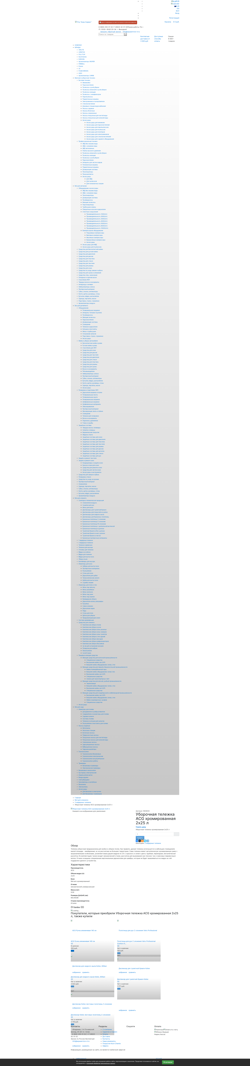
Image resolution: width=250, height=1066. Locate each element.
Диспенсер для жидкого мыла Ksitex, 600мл (88, 977)
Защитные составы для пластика (94, 442)
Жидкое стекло (88, 434)
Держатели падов (89, 608)
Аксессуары (87, 120)
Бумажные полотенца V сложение (94, 519)
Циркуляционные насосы (91, 744)
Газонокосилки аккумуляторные (93, 758)
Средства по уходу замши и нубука (91, 270)
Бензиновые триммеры (90, 765)
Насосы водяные (84, 726)
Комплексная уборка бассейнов (93, 643)
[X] (139, 841)
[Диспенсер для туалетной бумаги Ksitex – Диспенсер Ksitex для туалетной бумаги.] (133, 967)
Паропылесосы (88, 97)
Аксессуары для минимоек (95, 122)
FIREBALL (82, 64)
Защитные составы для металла (93, 451)
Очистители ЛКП (84, 280)
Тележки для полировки (91, 416)
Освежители (83, 484)
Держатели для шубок (90, 575)
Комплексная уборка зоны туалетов (95, 634)
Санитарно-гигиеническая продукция (91, 500)
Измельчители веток (85, 775)
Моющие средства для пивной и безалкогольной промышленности (105, 667)
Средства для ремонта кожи (92, 467)
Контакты (106, 1039)
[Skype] (145, 841)
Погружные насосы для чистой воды (95, 737)
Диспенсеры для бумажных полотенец (96, 517)
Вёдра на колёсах (85, 552)
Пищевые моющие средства (88, 655)
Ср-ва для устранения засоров (93, 646)
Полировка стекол (85, 477)
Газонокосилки (84, 751)
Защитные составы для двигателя (94, 439)
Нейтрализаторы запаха (87, 287)
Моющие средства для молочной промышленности (100, 657)
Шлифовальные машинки (91, 402)
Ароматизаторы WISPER (87, 61)
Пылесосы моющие (89, 92)
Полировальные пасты (90, 395)
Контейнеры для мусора (87, 561)
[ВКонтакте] (137, 841)
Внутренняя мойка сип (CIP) (95, 662)
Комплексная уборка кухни (92, 627)
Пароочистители (88, 85)
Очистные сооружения (90, 212)
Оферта (105, 1046)
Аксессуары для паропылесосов (97, 127)
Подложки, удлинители (90, 420)
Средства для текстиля (86, 263)
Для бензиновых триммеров (92, 794)
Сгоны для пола (88, 613)
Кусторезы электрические (87, 772)
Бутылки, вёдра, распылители (89, 296)
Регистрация (174, 18)
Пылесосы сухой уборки (91, 87)
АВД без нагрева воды (90, 143)
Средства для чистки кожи (92, 470)
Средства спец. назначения (88, 275)
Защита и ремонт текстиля (87, 458)
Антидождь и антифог (86, 284)
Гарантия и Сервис (110, 1032)
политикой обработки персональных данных (101, 1063)
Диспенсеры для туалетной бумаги (94, 510)
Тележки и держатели (90, 327)
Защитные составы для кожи (92, 437)
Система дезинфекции (86, 620)
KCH (177, 11)
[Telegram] (148, 841)
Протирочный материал (87, 289)
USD (177, 4)
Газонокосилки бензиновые (92, 754)
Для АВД (89, 179)
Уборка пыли (83, 559)
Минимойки (86, 82)
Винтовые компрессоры (94, 235)
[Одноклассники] (142, 841)
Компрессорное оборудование (93, 230)
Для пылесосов (91, 181)
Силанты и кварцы (89, 430)
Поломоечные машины (90, 165)
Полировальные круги (90, 397)
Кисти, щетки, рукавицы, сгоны (89, 294)
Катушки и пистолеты (90, 329)
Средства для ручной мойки (88, 251)
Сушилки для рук (88, 505)
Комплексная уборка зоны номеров (95, 632)
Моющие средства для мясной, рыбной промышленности (102, 681)
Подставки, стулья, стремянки (89, 301)
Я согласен (168, 1062)
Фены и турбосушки (89, 331)
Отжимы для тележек (86, 550)
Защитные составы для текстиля (94, 444)
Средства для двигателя (87, 254)
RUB (177, 1)
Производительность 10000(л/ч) (97, 228)
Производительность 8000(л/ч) (96, 226)
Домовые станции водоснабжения (94, 106)
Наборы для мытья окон (91, 566)
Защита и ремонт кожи (86, 460)
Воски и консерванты (90, 369)
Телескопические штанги (91, 578)
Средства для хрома (90, 366)
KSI (178, 8)
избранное (123, 1010)
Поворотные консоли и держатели (94, 209)
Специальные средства (94, 660)
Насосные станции (89, 730)
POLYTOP (82, 54)
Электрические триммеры (91, 768)
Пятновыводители (88, 371)
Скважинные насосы (90, 742)
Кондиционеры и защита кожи (93, 463)
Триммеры (82, 763)
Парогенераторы (88, 204)
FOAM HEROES (83, 71)
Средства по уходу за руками (89, 479)
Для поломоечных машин (95, 183)
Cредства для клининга (86, 622)
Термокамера (91, 683)
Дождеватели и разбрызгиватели (94, 711)
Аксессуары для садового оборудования (100, 139)
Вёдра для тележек (85, 554)
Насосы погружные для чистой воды (95, 115)
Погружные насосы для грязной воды (95, 740)
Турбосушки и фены (89, 207)
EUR (177, 6)
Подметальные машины (91, 99)
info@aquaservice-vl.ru (131, 32)
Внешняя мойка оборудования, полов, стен (100, 665)
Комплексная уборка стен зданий (94, 636)
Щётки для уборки (89, 615)
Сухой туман (87, 653)
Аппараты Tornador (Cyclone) (92, 312)
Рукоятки (86, 603)
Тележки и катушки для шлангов (93, 721)
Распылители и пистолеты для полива (95, 723)
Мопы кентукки (88, 592)
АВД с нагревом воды (90, 146)
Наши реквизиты (109, 1041)
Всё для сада (79, 707)
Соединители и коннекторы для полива (96, 714)
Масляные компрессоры (94, 237)
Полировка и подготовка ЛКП (88, 390)
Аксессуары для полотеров (95, 132)
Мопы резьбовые (88, 589)
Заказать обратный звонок (110, 32)
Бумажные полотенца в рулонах (93, 528)
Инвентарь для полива (86, 709)
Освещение (86, 324)
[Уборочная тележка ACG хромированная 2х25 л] (90, 809)
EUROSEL (82, 59)
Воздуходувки (83, 777)
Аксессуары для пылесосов (95, 129)
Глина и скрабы (88, 423)
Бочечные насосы (89, 733)
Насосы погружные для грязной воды (95, 118)
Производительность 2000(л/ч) (96, 216)
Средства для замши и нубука (89, 474)
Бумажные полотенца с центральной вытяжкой (99, 526)
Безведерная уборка (89, 599)
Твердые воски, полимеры (91, 427)
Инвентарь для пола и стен (88, 585)
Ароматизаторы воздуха (87, 303)
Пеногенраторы (88, 172)
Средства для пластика (87, 258)
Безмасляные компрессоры (95, 240)
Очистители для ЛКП (89, 348)
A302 (80, 73)
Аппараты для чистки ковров (92, 162)
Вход (177, 13)
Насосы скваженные (90, 113)
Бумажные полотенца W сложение (94, 524)
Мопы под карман (89, 596)
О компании (107, 1029)
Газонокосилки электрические (93, 756)
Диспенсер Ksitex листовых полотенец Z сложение (90, 1015)
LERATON (82, 52)
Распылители (87, 571)
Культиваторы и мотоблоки (88, 782)
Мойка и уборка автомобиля (88, 341)
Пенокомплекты (88, 174)
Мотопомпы (86, 728)
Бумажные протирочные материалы (95, 538)
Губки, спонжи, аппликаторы (88, 291)
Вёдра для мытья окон (86, 557)
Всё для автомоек (81, 186)
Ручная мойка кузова (90, 345)
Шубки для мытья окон (90, 580)
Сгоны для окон (88, 573)
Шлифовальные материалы (92, 404)
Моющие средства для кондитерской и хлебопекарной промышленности (107, 693)
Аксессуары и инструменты (92, 472)
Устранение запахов (89, 334)
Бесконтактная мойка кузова (92, 343)
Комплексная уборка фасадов (93, 639)
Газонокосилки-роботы (90, 761)
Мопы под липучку (89, 587)
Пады (84, 611)
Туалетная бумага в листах (92, 535)
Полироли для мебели (90, 648)
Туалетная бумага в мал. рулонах (94, 533)
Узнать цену (141, 827)
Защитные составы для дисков (93, 449)
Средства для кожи (85, 268)
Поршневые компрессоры (95, 233)
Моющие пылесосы (89, 202)
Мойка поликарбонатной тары (96, 669)
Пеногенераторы (88, 195)
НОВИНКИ (78, 45)
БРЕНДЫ (77, 47)
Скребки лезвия (88, 582)
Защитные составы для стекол (93, 453)
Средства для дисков (86, 256)
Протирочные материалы (91, 568)
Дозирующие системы (90, 169)
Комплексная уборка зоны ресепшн (95, 629)
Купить (140, 838)
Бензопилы (82, 784)
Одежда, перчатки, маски (87, 298)
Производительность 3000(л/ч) (96, 219)
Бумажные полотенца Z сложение (94, 521)
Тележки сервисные (85, 545)
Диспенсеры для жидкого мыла (93, 514)
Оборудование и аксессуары (88, 188)
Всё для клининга (80, 498)
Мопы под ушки (88, 594)
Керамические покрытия (91, 432)
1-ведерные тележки (86, 540)
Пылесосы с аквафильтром (92, 94)
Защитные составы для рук (92, 456)
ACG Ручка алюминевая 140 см (83, 941)
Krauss (81, 66)
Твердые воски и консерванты (89, 282)
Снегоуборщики (84, 780)
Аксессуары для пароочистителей (97, 125)
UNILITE (81, 50)
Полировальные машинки (91, 310)
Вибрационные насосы (90, 747)
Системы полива (88, 719)
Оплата (105, 1034)
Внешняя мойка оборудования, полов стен (100, 672)
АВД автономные (88, 148)
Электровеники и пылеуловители (93, 101)
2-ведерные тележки (86, 542)
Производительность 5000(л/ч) (96, 223)
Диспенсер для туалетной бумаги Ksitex (132, 979)
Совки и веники (88, 606)
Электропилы (83, 787)
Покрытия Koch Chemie (112, 1043)
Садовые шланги (88, 716)
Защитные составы (85, 425)
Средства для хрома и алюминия (90, 273)
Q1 (79, 68)
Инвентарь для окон (85, 564)
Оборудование (83, 308)
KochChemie (83, 57)
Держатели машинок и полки (92, 392)
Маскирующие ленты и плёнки (93, 411)
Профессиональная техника (88, 141)
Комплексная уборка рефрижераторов (96, 641)
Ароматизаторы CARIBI (86, 75)
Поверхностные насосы (91, 735)
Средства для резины (86, 265)
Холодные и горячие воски (88, 277)
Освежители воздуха (90, 503)
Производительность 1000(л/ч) (96, 214)
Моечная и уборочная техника (85, 78)
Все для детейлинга (81, 305)
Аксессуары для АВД (90, 244)
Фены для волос (88, 507)
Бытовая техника (84, 80)
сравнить (132, 1010)
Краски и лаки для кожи (91, 465)
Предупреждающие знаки (91, 618)
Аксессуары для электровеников (97, 134)
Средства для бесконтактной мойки (91, 249)
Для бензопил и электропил (92, 791)
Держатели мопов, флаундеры (93, 601)
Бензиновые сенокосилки (87, 770)
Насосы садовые (88, 108)
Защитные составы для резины (93, 446)
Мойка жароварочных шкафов (96, 700)
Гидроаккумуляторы (89, 749)
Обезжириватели (88, 406)
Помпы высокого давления (92, 150)
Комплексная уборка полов (92, 625)
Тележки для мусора (86, 547)
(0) (72, 944)
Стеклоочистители (89, 104)
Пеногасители (87, 650)
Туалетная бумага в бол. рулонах (94, 531)
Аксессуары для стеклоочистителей (98, 136)
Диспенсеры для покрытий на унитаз (95, 512)
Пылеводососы (88, 200)
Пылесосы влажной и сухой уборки (94, 89)
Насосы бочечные (89, 111)
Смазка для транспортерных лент (97, 679)
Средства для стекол (86, 261)
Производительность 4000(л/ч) (96, 221)
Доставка (106, 1036)
